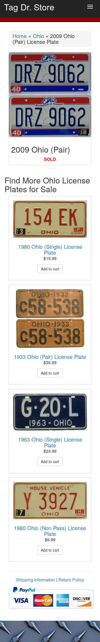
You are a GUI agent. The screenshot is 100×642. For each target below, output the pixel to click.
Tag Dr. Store (29, 7)
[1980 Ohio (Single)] (50, 219)
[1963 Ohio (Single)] (50, 411)
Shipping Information (35, 580)
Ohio (38, 36)
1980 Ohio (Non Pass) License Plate (50, 531)
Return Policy (71, 580)
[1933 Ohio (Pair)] (50, 318)
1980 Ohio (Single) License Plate (50, 249)
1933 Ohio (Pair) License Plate (50, 356)
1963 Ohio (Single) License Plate (50, 442)
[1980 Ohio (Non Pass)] (50, 500)
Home (20, 36)
